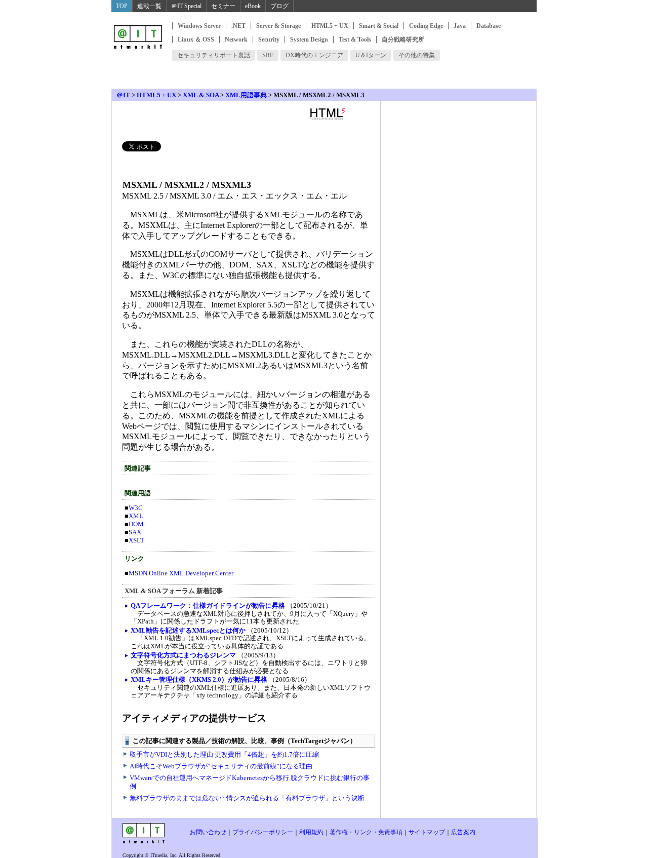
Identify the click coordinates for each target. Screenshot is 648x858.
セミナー (223, 6)
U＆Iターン (370, 55)
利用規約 (311, 832)
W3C (136, 508)
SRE (267, 55)
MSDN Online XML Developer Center (181, 573)
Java (460, 25)
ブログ (279, 6)
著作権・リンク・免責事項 (366, 832)
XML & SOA (201, 95)
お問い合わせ (208, 832)
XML (136, 516)
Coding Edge (426, 25)
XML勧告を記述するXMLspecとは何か (188, 630)
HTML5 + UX (329, 25)
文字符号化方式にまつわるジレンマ (183, 655)
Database (488, 25)
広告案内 (463, 832)
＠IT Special (186, 6)
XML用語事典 (246, 95)
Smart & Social (378, 25)
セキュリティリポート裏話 (213, 55)
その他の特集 (416, 55)
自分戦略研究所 (403, 39)
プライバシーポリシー (262, 832)
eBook (253, 6)
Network (236, 39)
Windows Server (199, 25)
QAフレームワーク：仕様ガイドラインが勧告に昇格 (208, 605)
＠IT (123, 95)
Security (268, 39)
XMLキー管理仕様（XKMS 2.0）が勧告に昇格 (199, 679)
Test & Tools (355, 39)
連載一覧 (149, 6)
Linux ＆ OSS (196, 39)
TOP (122, 6)
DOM (136, 524)
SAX (135, 532)
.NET (238, 25)
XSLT (136, 540)
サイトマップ (427, 832)
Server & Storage (278, 25)
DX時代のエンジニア (314, 55)
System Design (309, 39)
